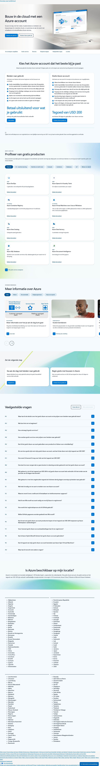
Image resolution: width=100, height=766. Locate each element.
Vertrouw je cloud (43, 752)
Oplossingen (31, 754)
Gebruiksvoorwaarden (51, 765)
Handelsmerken (61, 765)
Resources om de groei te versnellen (43, 754)
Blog (47, 755)
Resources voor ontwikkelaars (55, 755)
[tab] (9, 166)
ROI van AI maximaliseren (20, 754)
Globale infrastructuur (24, 752)
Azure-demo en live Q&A (79, 754)
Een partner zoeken (33, 755)
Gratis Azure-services (85, 752)
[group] (26, 318)
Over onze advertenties (71, 765)
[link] (11, 52)
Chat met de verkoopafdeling (89, 764)
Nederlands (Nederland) (6, 761)
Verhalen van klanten (62, 752)
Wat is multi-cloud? (40, 757)
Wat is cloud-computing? (28, 757)
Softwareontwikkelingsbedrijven (8, 755)
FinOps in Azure (10, 754)
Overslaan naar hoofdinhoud (8, 1)
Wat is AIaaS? (73, 757)
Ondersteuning (69, 754)
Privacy (35, 765)
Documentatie (41, 755)
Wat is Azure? (3, 752)
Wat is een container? (90, 757)
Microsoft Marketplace (22, 755)
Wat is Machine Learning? (51, 757)
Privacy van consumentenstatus (8, 765)
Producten (70, 752)
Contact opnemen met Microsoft (24, 765)
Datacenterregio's (34, 752)
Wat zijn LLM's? (81, 757)
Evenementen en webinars (75, 755)
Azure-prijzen (76, 752)
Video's (20, 757)
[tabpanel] (49, 218)
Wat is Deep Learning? (63, 757)
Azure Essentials (52, 752)
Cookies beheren (41, 765)
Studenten (66, 755)
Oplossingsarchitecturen (59, 754)
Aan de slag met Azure (12, 752)
